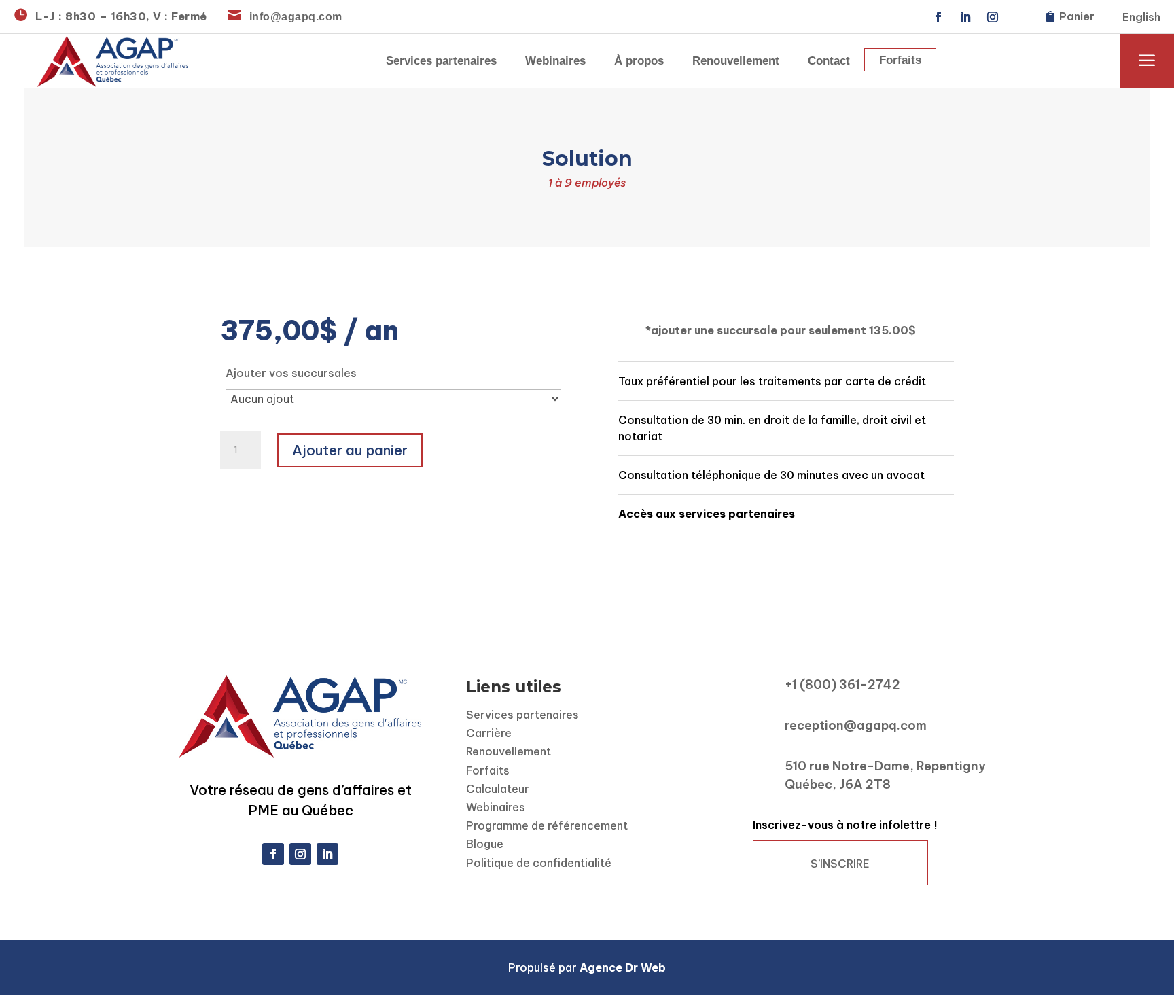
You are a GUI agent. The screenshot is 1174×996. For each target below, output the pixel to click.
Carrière (489, 733)
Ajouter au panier (350, 450)
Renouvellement (735, 61)
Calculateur (497, 789)
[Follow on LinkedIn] (965, 17)
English (1141, 18)
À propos (639, 61)
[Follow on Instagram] (992, 17)
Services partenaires (441, 61)
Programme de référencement (547, 825)
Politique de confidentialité (538, 863)
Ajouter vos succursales (291, 373)
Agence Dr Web (623, 967)
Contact (829, 61)
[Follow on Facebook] (938, 17)
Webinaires (555, 61)
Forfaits (900, 61)
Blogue (484, 844)
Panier (1077, 16)
